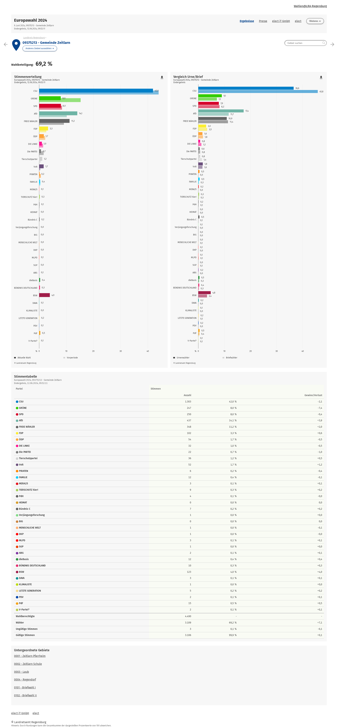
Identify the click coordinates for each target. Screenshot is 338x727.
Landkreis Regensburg (34, 37)
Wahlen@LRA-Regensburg (310, 6)
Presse (263, 21)
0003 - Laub (21, 671)
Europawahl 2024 (30, 20)
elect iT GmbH (281, 21)
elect (298, 21)
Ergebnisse (247, 21)
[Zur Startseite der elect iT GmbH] (90, 7)
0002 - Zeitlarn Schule (28, 664)
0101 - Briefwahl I (25, 687)
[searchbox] (305, 43)
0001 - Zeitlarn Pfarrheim (30, 656)
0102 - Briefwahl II (25, 695)
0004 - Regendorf (25, 679)
